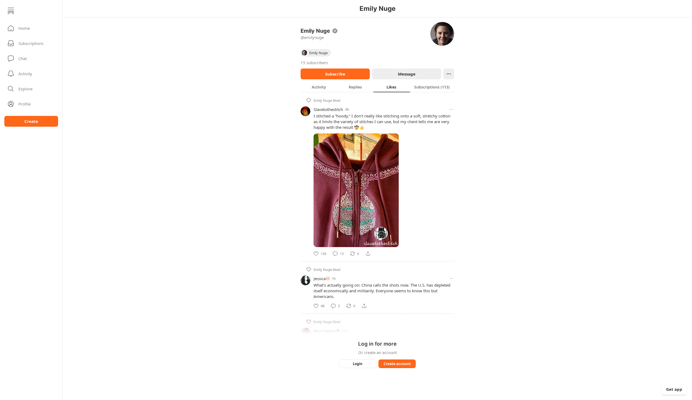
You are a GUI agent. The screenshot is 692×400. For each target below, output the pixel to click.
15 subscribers (314, 62)
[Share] (367, 253)
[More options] (451, 109)
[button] (31, 28)
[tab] (319, 86)
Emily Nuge (323, 100)
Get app (674, 389)
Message (406, 74)
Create (31, 121)
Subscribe (335, 74)
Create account (397, 363)
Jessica (320, 278)
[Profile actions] (448, 73)
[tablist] (377, 86)
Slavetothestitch (328, 109)
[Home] (10, 10)
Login (357, 363)
